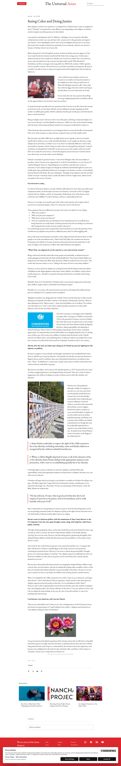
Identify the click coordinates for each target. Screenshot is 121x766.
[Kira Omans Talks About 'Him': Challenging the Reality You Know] (32, 693)
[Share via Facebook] (28, 671)
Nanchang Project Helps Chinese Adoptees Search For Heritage (60, 705)
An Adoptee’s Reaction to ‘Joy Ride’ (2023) (87, 705)
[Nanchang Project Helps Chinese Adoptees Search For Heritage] (60, 693)
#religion (33, 660)
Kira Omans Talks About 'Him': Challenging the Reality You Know (31, 705)
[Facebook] (91, 742)
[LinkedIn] (96, 742)
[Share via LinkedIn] (37, 671)
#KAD (29, 660)
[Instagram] (85, 742)
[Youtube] (102, 742)
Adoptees (30, 665)
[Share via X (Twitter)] (33, 671)
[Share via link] (41, 671)
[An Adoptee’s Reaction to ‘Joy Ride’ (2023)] (89, 693)
